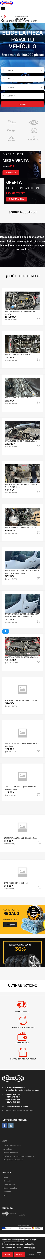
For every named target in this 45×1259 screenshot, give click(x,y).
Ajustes (31, 1254)
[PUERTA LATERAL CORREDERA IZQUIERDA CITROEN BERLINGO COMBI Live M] (22, 603)
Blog (5, 1195)
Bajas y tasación (10, 1188)
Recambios (8, 1181)
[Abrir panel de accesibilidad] (5, 631)
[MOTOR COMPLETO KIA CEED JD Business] (22, 646)
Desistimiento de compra (13, 1160)
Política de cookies (11, 1153)
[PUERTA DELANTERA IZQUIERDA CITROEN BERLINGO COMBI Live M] (22, 560)
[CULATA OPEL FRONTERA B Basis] (22, 387)
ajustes (32, 1247)
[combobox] (22, 70)
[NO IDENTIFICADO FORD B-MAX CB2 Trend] (22, 690)
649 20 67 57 (20, 19)
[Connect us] (4, 1125)
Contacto (7, 1192)
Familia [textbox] (11, 87)
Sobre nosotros (10, 1184)
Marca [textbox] (10, 70)
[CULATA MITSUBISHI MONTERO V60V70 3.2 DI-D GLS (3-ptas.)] (22, 473)
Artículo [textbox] (12, 96)
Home (6, 1177)
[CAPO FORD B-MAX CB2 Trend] (22, 872)
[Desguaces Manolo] (12, 3)
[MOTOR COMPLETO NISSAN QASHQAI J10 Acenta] (22, 300)
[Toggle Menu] (3, 9)
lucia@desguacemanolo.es (17, 1106)
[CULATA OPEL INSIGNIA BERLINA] (22, 344)
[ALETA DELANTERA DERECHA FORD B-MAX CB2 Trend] (22, 733)
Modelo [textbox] (11, 79)
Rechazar (19, 1254)
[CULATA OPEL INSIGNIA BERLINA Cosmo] (22, 430)
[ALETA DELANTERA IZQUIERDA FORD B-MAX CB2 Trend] (22, 776)
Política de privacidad (12, 1145)
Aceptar (7, 1254)
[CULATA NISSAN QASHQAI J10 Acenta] (22, 517)
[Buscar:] (19, 21)
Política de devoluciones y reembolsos (19, 1156)
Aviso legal (8, 1149)
